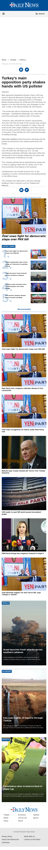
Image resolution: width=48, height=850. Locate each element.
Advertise (6, 842)
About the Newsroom (10, 839)
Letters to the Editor (32, 839)
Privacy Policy (7, 836)
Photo (20, 821)
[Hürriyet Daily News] (24, 5)
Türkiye (13, 60)
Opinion (36, 815)
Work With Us (29, 836)
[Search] (37, 14)
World (5, 818)
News (4, 60)
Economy (22, 815)
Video (5, 821)
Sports (35, 818)
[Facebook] (21, 70)
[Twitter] (27, 70)
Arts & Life (22, 818)
